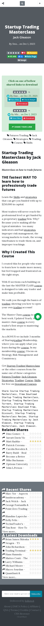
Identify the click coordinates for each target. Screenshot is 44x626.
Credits (24, 610)
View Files (14, 100)
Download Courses (26, 383)
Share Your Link (23, 127)
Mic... (17, 114)
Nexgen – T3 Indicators (11, 543)
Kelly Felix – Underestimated (11, 520)
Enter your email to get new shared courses (23, 594)
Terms (14, 610)
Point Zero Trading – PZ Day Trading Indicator (15, 508)
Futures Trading (19, 135)
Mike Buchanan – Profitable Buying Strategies (14, 460)
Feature (33, 53)
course (38, 285)
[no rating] (13, 52)
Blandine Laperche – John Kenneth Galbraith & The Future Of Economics (15, 516)
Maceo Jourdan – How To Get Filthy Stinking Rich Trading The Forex (14, 569)
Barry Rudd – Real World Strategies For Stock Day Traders (14, 452)
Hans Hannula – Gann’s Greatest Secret (13, 554)
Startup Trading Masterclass (23, 365)
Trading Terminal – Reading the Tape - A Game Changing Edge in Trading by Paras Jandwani (14, 550)
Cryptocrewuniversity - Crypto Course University (15, 512)
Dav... (16, 95)
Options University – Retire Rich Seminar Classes (15, 464)
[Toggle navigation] (39, 3)
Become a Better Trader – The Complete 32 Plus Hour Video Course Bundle (15, 456)
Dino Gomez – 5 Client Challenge (13, 433)
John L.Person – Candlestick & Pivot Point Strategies (13, 467)
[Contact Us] (38, 316)
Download (22, 104)
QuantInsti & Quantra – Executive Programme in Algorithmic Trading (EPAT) (14, 573)
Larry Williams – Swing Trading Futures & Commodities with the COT (15, 562)
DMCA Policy (20, 606)
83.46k (13, 56)
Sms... (15, 43)
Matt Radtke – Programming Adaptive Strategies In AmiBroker (15, 441)
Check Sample (30, 100)
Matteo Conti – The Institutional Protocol (15, 558)
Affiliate (34, 606)
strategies (31, 196)
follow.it (29, 600)
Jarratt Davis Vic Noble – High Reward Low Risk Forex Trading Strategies (14, 437)
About (7, 606)
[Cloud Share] (3, 3)
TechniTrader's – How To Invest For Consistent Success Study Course (13, 523)
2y (21, 56)
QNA (6, 610)
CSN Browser (22, 613)
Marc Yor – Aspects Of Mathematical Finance (15, 493)
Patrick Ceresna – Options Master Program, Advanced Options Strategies (14, 445)
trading (22, 218)
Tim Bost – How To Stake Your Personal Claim (14, 527)
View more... (9, 531)
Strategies (22, 139)
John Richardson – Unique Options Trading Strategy (14, 546)
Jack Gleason (22, 37)
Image (23, 60)
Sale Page (31, 56)
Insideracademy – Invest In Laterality (14, 497)
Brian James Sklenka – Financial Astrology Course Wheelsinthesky (15, 539)
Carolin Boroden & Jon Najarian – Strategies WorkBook (14, 449)
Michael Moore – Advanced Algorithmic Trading (15, 565)
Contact (35, 610)
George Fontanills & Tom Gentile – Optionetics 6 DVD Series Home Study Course (15, 505)
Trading (36, 139)
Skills (29, 142)
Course (18, 142)
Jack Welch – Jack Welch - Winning (14, 501)
